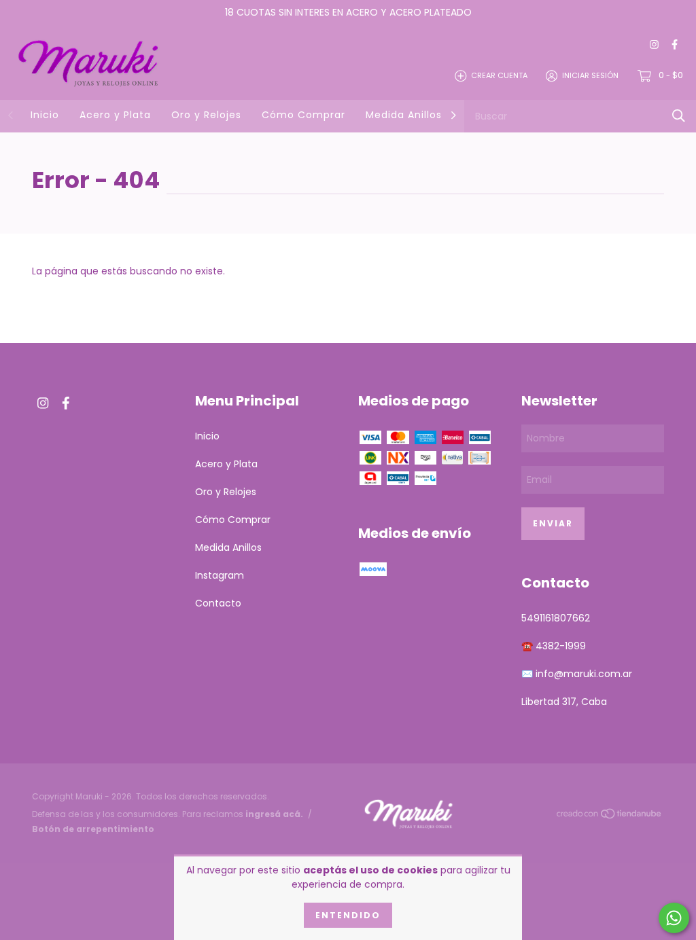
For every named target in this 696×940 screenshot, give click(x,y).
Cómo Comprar (303, 115)
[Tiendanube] (609, 815)
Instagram (219, 575)
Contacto (218, 603)
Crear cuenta (499, 75)
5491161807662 (555, 618)
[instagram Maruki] (654, 45)
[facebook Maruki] (674, 45)
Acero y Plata (115, 115)
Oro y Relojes (206, 115)
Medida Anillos (404, 115)
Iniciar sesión (590, 75)
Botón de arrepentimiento (93, 829)
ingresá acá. (274, 814)
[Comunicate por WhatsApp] (674, 918)
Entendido (348, 915)
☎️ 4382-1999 (553, 646)
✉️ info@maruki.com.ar (576, 674)
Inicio (45, 115)
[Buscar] (679, 115)
